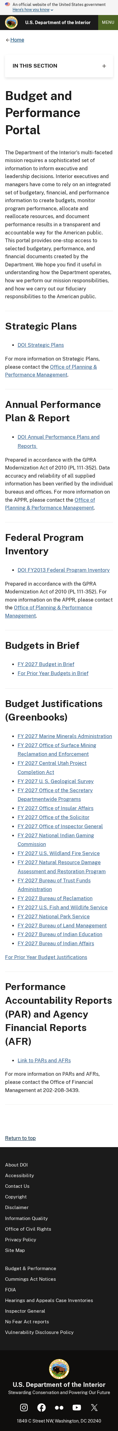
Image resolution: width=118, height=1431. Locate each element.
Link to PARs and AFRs (44, 1061)
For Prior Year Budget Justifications (46, 957)
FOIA (10, 1289)
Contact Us (17, 1186)
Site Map (15, 1250)
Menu (108, 22)
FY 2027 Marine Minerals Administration (65, 736)
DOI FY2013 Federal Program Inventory (64, 570)
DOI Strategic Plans (41, 345)
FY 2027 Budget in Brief (46, 664)
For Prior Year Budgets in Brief (53, 673)
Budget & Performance (30, 1268)
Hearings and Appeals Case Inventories (49, 1300)
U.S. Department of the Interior (58, 22)
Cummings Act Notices (30, 1279)
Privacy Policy (20, 1239)
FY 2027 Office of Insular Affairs (55, 808)
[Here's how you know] (59, 7)
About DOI (16, 1164)
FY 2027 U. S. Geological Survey (56, 781)
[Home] (11, 22)
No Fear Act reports (27, 1321)
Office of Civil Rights (28, 1229)
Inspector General (25, 1311)
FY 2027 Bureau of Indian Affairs (56, 943)
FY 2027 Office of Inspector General (60, 826)
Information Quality (26, 1218)
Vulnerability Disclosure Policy (39, 1332)
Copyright (16, 1196)
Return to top (20, 1138)
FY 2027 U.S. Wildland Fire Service (59, 853)
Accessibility (19, 1175)
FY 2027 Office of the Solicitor (53, 817)
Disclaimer (17, 1207)
